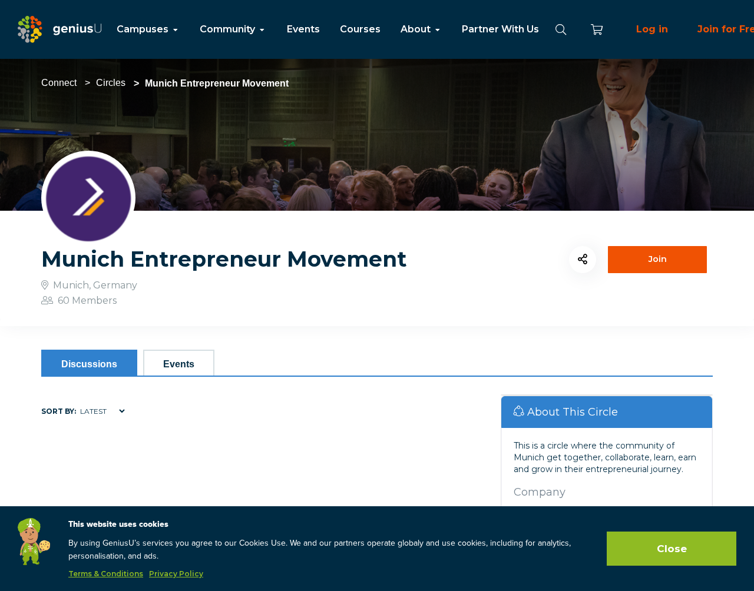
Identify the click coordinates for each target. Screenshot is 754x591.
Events (303, 29)
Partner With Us (500, 29)
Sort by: (58, 411)
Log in (652, 29)
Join (658, 259)
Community (228, 29)
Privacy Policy (176, 573)
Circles (110, 83)
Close (672, 549)
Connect (59, 83)
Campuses (144, 29)
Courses (360, 29)
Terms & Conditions (105, 573)
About (417, 29)
